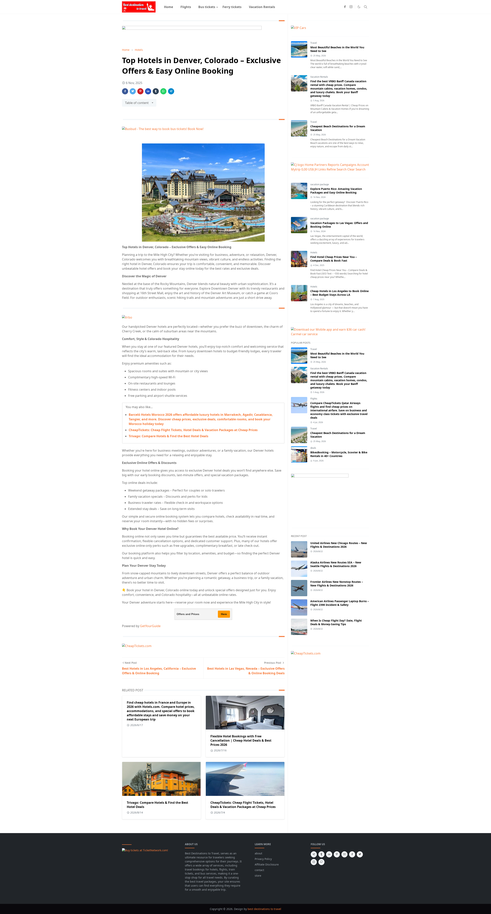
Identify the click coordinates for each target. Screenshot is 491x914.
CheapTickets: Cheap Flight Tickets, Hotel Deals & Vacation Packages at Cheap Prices (193, 430)
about (258, 853)
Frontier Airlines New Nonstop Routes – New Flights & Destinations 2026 (336, 583)
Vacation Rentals (319, 76)
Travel (313, 42)
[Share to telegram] (171, 91)
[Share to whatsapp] (163, 91)
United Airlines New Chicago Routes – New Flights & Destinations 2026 (338, 544)
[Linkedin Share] (148, 91)
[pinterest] (337, 854)
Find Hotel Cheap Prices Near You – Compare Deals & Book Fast (333, 258)
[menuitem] (168, 7)
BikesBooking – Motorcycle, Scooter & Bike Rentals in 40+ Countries (338, 454)
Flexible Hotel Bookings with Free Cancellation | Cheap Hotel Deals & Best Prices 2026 (240, 740)
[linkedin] (329, 854)
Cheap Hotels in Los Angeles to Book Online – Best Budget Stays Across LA (339, 292)
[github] (321, 862)
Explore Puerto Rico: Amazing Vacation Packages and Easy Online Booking (336, 190)
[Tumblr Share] (156, 91)
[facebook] (345, 7)
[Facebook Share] (125, 91)
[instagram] (351, 7)
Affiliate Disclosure (267, 864)
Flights (313, 398)
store (258, 875)
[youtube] (344, 854)
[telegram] (314, 854)
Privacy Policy (263, 859)
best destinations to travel (264, 909)
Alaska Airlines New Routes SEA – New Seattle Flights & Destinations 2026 (335, 564)
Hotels (313, 252)
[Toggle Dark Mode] (359, 7)
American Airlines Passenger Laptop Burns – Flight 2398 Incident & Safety (339, 603)
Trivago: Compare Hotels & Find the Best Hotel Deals (168, 436)
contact (259, 870)
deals (313, 448)
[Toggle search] (365, 6)
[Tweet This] (133, 91)
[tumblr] (321, 854)
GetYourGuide (150, 626)
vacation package (319, 184)
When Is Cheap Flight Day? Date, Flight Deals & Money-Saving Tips (336, 622)
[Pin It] (140, 91)
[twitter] (360, 854)
